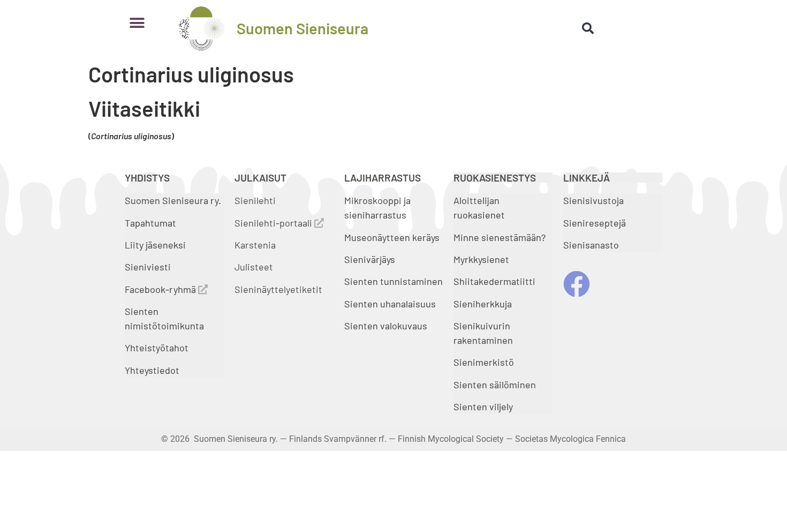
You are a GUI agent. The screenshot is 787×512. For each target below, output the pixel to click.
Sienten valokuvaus (385, 326)
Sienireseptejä (594, 223)
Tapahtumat (150, 223)
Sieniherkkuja (482, 304)
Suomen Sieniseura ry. (173, 200)
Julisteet (253, 267)
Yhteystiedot (152, 370)
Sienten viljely (483, 406)
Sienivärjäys (369, 259)
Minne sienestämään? (499, 237)
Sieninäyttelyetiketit (278, 289)
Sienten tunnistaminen (393, 281)
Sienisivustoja (593, 200)
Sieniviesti (149, 267)
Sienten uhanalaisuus (390, 304)
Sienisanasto (591, 245)
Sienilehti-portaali (274, 223)
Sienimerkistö (483, 362)
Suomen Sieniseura (302, 28)
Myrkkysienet (481, 259)
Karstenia (255, 245)
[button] (137, 23)
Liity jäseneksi (155, 245)
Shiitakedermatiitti (494, 281)
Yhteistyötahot (156, 347)
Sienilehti (255, 200)
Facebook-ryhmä (161, 289)
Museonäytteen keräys (392, 237)
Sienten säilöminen (494, 384)
